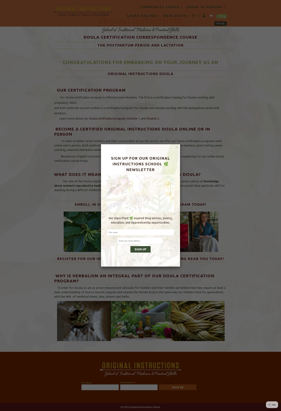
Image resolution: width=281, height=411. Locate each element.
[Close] (177, 147)
